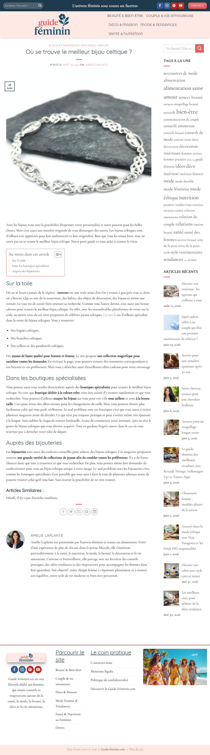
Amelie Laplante (96, 64)
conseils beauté (174, 133)
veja (185, 260)
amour (171, 96)
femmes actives (191, 153)
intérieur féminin (191, 174)
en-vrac (82, 45)
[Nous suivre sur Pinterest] (174, 5)
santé (178, 232)
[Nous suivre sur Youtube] (181, 5)
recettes (197, 205)
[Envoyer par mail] (78, 511)
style (167, 252)
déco (195, 140)
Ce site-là (109, 315)
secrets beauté (186, 240)
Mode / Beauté (98, 45)
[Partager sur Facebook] (63, 511)
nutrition (189, 197)
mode (169, 181)
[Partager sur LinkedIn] (94, 511)
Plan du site (136, 749)
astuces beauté (190, 97)
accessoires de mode (181, 73)
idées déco (185, 166)
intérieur (171, 173)
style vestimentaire (186, 252)
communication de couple (181, 119)
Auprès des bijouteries (26, 271)
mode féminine (176, 189)
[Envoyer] (40, 5)
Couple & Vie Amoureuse (170, 16)
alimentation (174, 80)
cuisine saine (182, 140)
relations (184, 224)
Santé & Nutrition (126, 34)
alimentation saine (183, 88)
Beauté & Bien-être (125, 16)
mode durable (184, 181)
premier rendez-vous (178, 205)
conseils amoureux (179, 125)
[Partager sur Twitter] (71, 511)
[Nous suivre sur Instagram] (167, 5)
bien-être (187, 111)
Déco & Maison (123, 25)
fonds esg (191, 159)
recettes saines (173, 210)
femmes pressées (175, 159)
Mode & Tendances (158, 25)
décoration (171, 147)
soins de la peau (188, 246)
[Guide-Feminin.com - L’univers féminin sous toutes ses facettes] (52, 24)
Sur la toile (19, 260)
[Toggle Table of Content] (55, 254)
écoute (192, 260)
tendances (173, 259)
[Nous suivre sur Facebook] (160, 5)
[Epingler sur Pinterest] (86, 511)
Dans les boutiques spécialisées (30, 266)
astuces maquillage (176, 104)
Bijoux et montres (62, 45)
